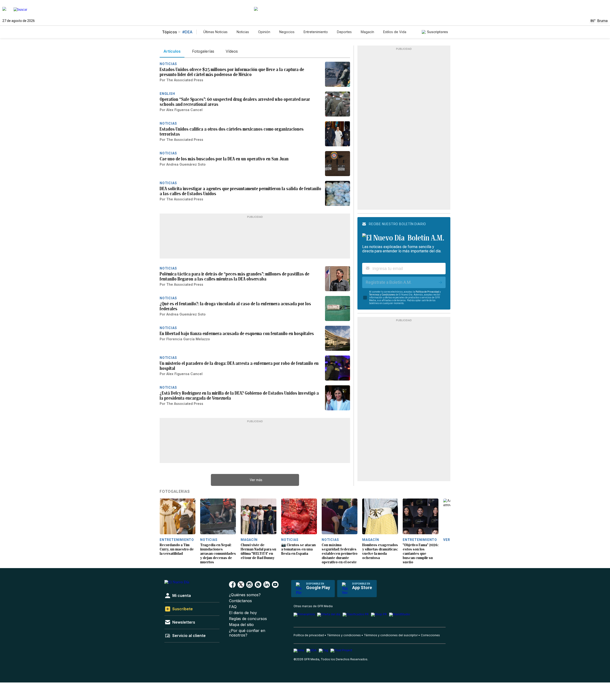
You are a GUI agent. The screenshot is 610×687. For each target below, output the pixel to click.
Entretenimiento (316, 32)
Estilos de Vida (394, 32)
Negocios (287, 32)
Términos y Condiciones (382, 294)
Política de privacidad (309, 635)
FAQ (233, 607)
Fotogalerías (175, 491)
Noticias (243, 32)
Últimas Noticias (215, 32)
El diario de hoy (243, 613)
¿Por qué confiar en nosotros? (247, 632)
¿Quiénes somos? (245, 595)
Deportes (344, 32)
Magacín (367, 32)
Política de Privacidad (427, 291)
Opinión (264, 32)
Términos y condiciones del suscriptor (391, 635)
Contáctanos (240, 601)
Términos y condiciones (344, 635)
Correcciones (430, 635)
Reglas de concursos (248, 618)
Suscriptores (437, 32)
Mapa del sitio (241, 624)
